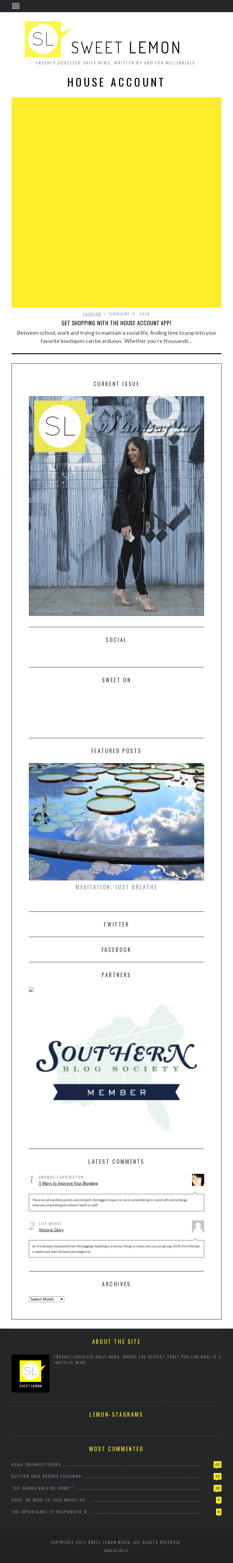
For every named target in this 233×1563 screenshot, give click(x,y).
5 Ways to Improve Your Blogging (68, 1183)
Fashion (92, 313)
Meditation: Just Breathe (116, 887)
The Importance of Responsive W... (52, 1511)
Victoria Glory (51, 1229)
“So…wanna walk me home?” (43, 1488)
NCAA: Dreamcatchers (36, 1464)
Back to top (115, 1550)
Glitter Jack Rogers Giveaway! (47, 1476)
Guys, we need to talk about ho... (51, 1499)
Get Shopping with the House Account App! (116, 323)
